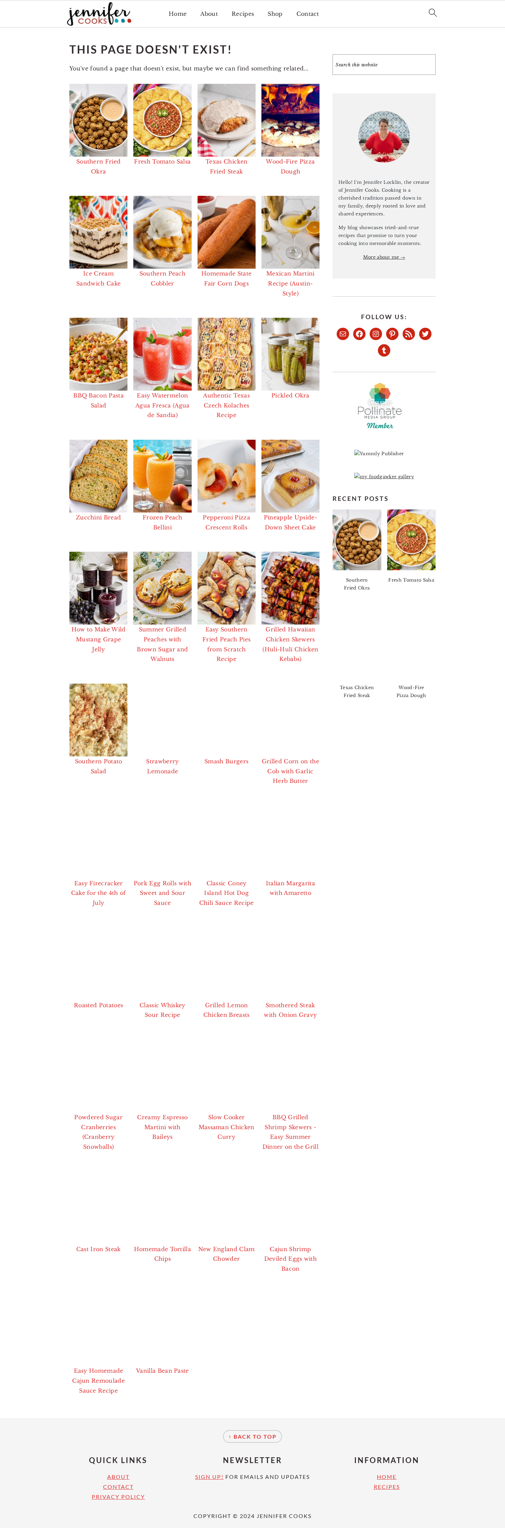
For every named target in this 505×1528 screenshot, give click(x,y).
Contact (307, 14)
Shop (275, 14)
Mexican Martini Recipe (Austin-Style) (290, 283)
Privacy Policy (118, 1496)
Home (178, 14)
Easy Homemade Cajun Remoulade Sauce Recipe (98, 1380)
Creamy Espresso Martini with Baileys (162, 1127)
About (209, 14)
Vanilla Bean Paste (162, 1370)
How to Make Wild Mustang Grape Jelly (98, 639)
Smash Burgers (226, 761)
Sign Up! (209, 1476)
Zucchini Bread (98, 517)
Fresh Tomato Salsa (162, 161)
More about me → (384, 257)
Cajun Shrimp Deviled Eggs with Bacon (290, 1259)
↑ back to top (252, 1436)
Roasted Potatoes (98, 1005)
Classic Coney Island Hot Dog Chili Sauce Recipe (226, 893)
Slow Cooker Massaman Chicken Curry (227, 1127)
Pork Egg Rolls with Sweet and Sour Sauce (162, 893)
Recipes (243, 14)
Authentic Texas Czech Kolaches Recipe (226, 405)
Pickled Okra (290, 395)
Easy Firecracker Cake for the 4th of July (98, 893)
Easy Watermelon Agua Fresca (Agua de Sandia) (162, 405)
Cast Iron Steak (98, 1249)
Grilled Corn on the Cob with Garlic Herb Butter (290, 771)
